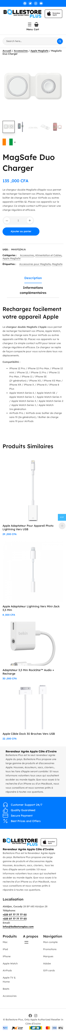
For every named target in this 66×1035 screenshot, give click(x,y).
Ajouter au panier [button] (47, 466)
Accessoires (21, 50)
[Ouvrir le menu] (29, 24)
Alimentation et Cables (48, 255)
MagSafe (57, 264)
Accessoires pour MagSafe (35, 264)
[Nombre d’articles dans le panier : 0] (36, 24)
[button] (57, 64)
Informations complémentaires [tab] (33, 290)
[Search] (60, 41)
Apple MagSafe (39, 50)
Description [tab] (33, 278)
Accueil (7, 50)
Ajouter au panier (21, 231)
